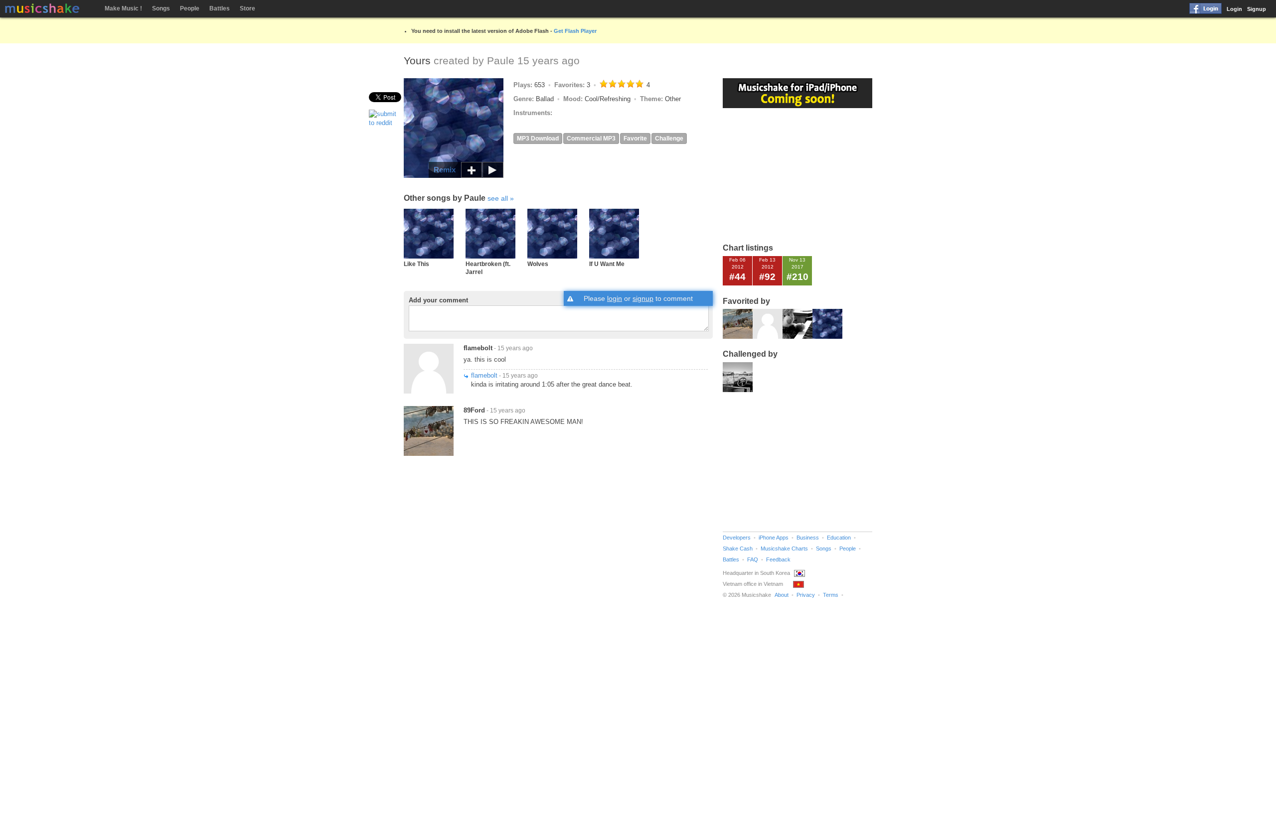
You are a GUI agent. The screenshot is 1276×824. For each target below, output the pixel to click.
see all (497, 198)
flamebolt (478, 348)
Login (1234, 9)
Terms (830, 595)
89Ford (474, 410)
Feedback (778, 559)
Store (247, 8)
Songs (161, 8)
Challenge (669, 138)
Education (839, 538)
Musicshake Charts (784, 548)
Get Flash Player (575, 31)
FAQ (752, 559)
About (782, 595)
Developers (737, 538)
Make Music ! (123, 8)
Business (808, 538)
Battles (219, 8)
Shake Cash (738, 548)
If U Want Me (607, 264)
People (189, 8)
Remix (445, 169)
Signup (1256, 9)
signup (643, 298)
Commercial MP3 (591, 138)
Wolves (537, 264)
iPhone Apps (774, 538)
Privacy (806, 595)
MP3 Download (538, 138)
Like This (416, 264)
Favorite (635, 138)
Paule (500, 60)
